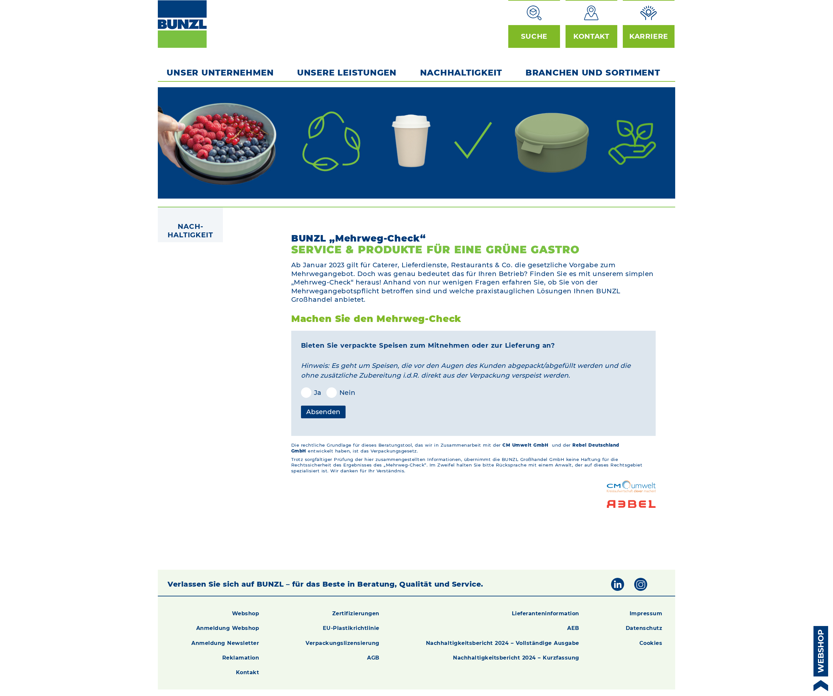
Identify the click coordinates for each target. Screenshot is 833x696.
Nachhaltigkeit (461, 72)
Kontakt (247, 672)
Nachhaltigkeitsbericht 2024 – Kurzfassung (516, 658)
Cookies (650, 643)
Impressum (646, 613)
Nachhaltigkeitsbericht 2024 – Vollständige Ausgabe (502, 643)
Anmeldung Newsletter (225, 643)
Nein (342, 392)
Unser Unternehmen (220, 72)
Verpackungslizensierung (342, 643)
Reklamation (240, 658)
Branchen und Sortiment (593, 72)
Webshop (245, 613)
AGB (373, 658)
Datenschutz (644, 628)
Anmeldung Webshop (227, 628)
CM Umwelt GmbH (525, 445)
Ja (307, 392)
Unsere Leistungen (347, 72)
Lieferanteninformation (545, 613)
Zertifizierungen (355, 613)
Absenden (323, 412)
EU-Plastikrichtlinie (351, 628)
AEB (573, 628)
